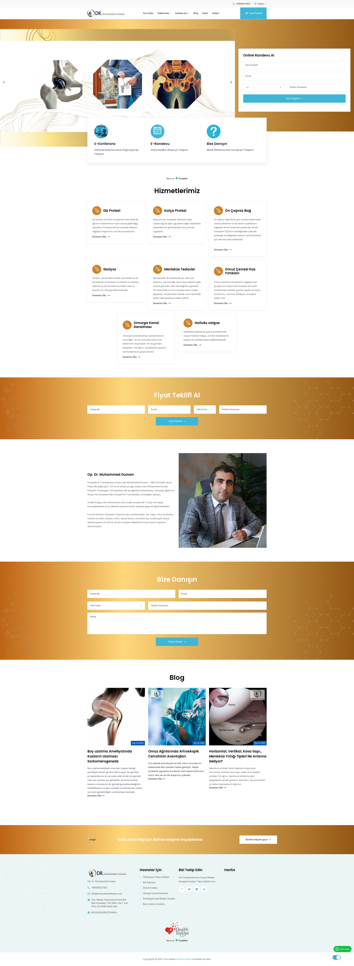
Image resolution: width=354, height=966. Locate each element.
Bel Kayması (149, 882)
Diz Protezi (111, 211)
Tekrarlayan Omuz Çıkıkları (156, 877)
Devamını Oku (99, 237)
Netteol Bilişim (184, 959)
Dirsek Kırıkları (150, 888)
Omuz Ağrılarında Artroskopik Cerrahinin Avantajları (173, 754)
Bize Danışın (217, 144)
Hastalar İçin (181, 13)
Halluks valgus (207, 323)
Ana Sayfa (148, 13)
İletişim (215, 13)
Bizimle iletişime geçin (257, 839)
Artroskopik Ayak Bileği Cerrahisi (159, 898)
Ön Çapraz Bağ (238, 211)
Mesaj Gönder (175, 641)
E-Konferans (104, 144)
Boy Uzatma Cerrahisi (154, 904)
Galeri (205, 13)
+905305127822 (243, 4)
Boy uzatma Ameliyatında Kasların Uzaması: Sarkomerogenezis (109, 756)
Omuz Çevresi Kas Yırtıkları (240, 271)
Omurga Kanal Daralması (146, 325)
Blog (195, 13)
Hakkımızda (163, 13)
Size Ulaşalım (293, 98)
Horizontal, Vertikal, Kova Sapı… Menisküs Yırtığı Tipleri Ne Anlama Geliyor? (237, 756)
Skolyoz (109, 269)
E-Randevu (160, 144)
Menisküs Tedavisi (179, 269)
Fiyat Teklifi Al (255, 13)
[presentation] (4, 82)
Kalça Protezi (175, 211)
